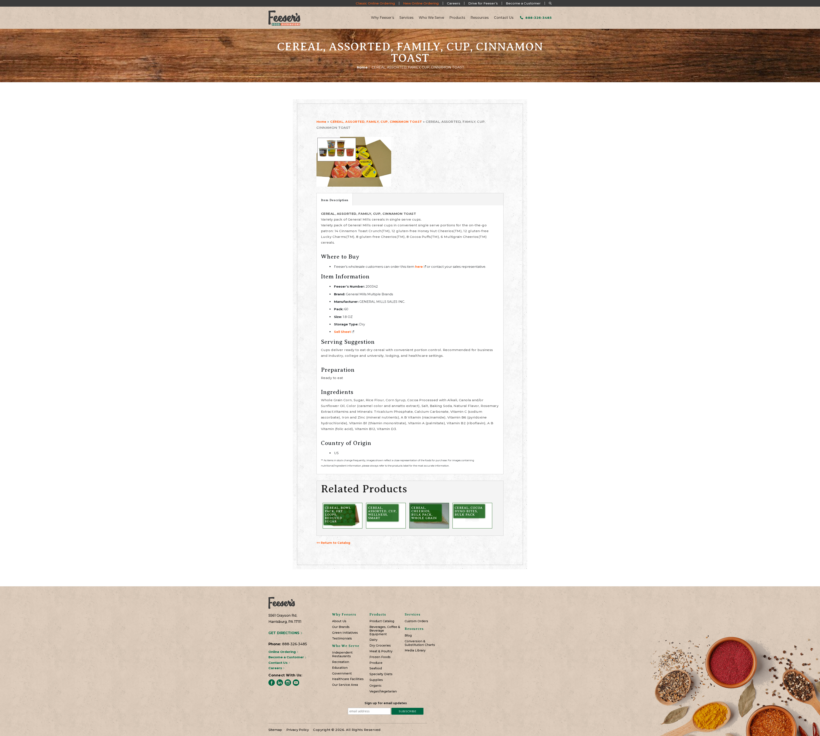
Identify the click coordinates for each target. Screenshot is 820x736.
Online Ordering (282, 652)
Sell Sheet (342, 332)
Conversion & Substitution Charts (420, 643)
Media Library (415, 650)
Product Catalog (381, 621)
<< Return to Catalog (333, 543)
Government (342, 673)
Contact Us (504, 17)
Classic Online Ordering (375, 3)
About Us (339, 621)
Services (406, 17)
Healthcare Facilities (348, 679)
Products (457, 17)
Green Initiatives (345, 633)
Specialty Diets (380, 674)
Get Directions (284, 633)
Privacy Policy (297, 730)
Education (340, 668)
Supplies (376, 680)
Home (362, 67)
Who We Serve (431, 17)
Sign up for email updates (386, 703)
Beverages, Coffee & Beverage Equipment (384, 630)
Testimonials (342, 638)
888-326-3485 (538, 18)
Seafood (375, 668)
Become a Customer (523, 3)
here (419, 267)
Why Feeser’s (382, 17)
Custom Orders (416, 621)
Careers (453, 3)
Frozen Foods (380, 657)
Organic (375, 686)
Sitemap (275, 730)
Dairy (373, 640)
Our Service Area (345, 685)
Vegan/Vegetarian (383, 691)
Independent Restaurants (342, 654)
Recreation (340, 662)
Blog (408, 635)
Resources (479, 17)
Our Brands (341, 627)
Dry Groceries (380, 645)
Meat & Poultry (380, 651)
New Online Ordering (421, 3)
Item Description (334, 200)
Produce (375, 663)
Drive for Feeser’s (483, 3)
